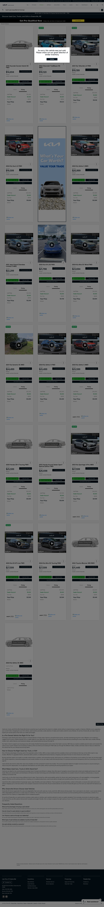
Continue (52, 59)
